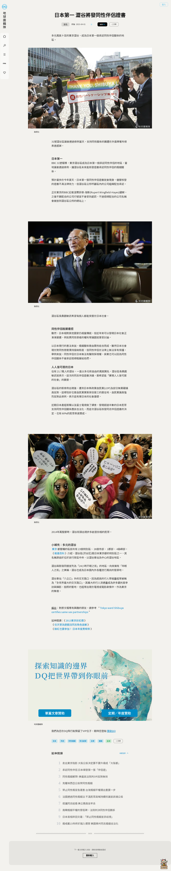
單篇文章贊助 (55, 713)
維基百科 (59, 553)
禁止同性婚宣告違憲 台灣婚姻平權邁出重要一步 (89, 790)
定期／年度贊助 (119, 713)
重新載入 (90, 855)
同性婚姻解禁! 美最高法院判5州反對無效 (85, 776)
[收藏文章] (92, 24)
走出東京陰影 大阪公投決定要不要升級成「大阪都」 (91, 763)
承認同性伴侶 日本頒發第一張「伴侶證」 (85, 770)
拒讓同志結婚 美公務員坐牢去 (79, 803)
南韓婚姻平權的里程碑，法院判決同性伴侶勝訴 (88, 810)
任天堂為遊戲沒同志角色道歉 (70, 624)
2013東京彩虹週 (75, 620)
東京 (54, 549)
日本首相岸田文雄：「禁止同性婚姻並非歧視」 (88, 817)
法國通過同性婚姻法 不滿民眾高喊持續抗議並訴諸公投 (92, 796)
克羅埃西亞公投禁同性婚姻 (77, 783)
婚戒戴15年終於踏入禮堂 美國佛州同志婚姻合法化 (90, 823)
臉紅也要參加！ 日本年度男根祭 (72, 629)
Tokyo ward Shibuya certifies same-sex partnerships (87, 610)
